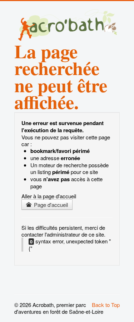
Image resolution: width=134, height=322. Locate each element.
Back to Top (106, 304)
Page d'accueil (50, 204)
